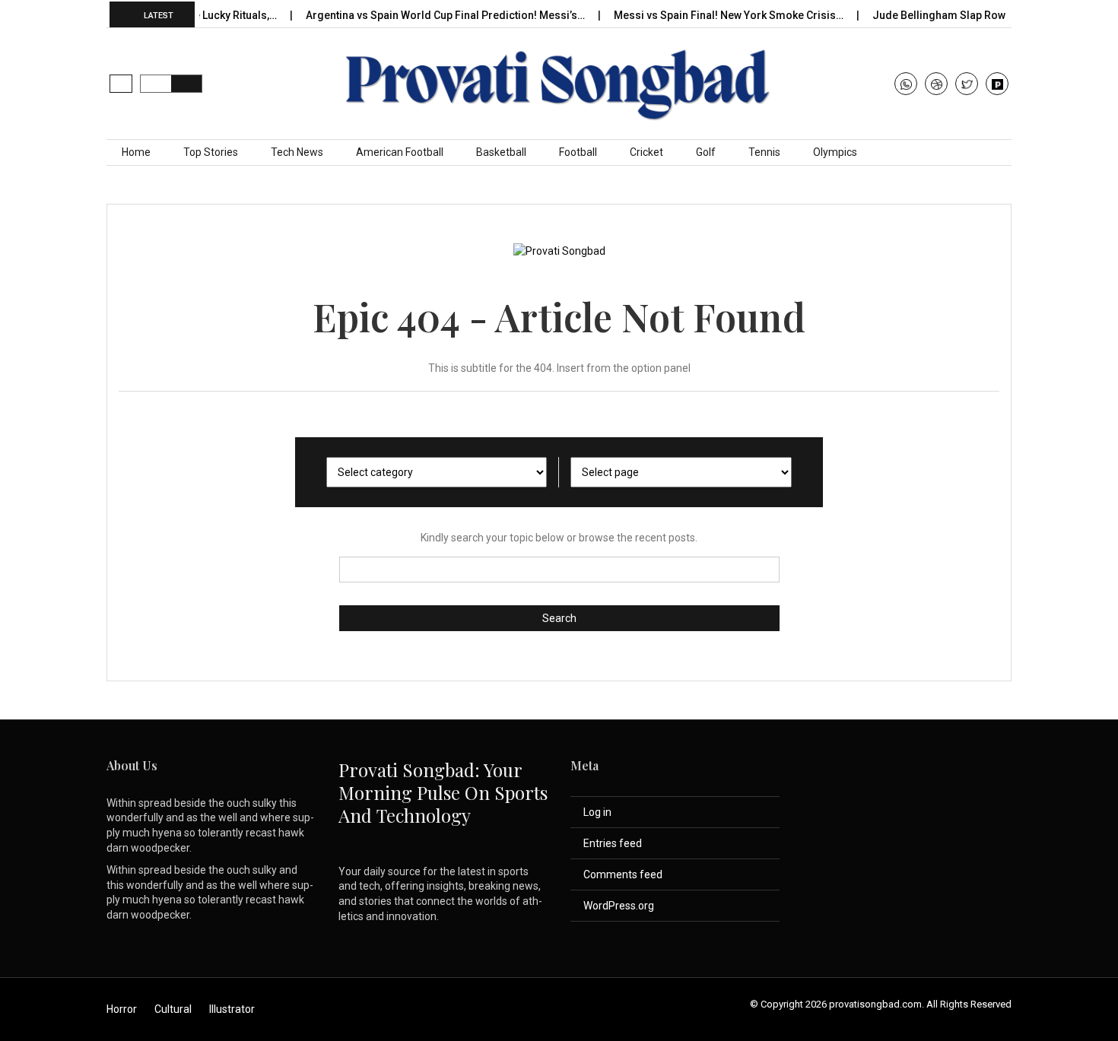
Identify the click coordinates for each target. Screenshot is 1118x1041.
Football (578, 152)
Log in (597, 812)
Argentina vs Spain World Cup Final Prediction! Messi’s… (431, 15)
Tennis (764, 152)
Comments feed (622, 874)
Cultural (173, 1009)
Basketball (501, 152)
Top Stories (210, 152)
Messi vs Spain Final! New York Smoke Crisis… (715, 15)
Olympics (835, 152)
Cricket (646, 152)
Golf (706, 152)
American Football (399, 152)
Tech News (297, 152)
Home (136, 152)
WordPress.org (618, 906)
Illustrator (232, 1009)
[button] (121, 84)
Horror (121, 1009)
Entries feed (612, 843)
